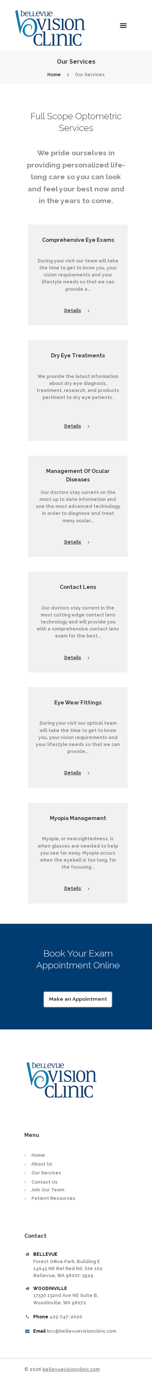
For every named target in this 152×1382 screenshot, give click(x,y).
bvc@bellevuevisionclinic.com (81, 1331)
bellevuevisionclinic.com (71, 1369)
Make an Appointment (78, 999)
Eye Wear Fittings (77, 702)
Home (54, 74)
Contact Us (44, 1182)
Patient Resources (53, 1198)
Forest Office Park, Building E (68, 1268)
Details (72, 310)
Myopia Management (78, 818)
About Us (41, 1164)
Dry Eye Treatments (78, 355)
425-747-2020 (65, 1316)
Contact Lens (78, 587)
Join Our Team (47, 1189)
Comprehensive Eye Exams (78, 240)
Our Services (46, 1173)
